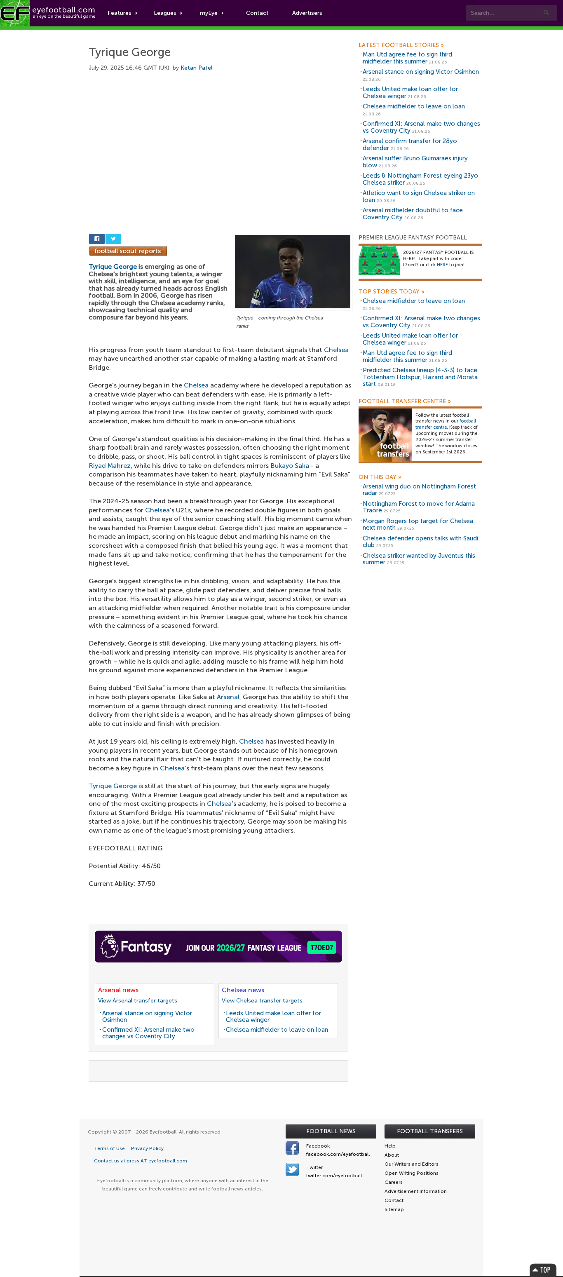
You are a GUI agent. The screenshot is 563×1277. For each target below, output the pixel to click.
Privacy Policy (147, 1148)
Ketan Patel (196, 67)
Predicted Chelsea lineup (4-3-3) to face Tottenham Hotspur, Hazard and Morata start (420, 376)
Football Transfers (430, 1131)
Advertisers (307, 12)
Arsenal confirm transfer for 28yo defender (410, 144)
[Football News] (48, 13)
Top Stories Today (392, 292)
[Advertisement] (220, 143)
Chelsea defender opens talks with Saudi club (420, 542)
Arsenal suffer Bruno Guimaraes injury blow (415, 162)
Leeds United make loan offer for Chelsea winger (273, 1016)
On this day (380, 477)
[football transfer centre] (385, 434)
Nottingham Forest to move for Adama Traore (419, 507)
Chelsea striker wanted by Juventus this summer (419, 559)
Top (543, 1269)
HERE (442, 265)
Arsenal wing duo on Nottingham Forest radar (419, 490)
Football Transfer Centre (405, 401)
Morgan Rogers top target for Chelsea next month (418, 524)
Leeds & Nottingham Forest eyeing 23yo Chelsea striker (420, 179)
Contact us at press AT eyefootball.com (140, 1160)
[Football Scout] (128, 250)
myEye (209, 12)
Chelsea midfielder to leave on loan (277, 1029)
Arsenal (228, 697)
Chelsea (336, 350)
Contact (257, 12)
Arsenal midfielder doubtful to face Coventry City (413, 214)
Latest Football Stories (401, 45)
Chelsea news (243, 990)
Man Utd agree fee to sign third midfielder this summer (407, 58)
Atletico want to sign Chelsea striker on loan (419, 196)
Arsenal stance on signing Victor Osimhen (147, 1016)
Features (119, 12)
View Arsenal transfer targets (137, 1000)
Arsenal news (118, 990)
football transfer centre (445, 424)
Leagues (165, 12)
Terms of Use (109, 1148)
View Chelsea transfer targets (262, 1000)
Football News (331, 1131)
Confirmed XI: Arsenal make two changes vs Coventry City (148, 1033)
